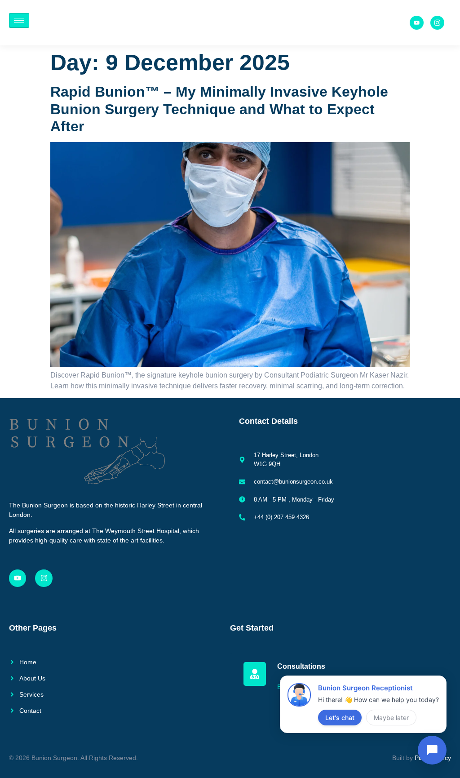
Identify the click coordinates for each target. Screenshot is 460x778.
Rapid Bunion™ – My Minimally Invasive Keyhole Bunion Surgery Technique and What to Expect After (219, 109)
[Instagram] (43, 578)
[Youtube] (417, 23)
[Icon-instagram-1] (437, 23)
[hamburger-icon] (19, 20)
